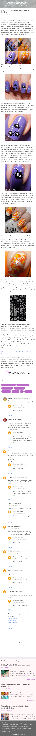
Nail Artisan (5, 354)
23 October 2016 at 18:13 (25, 551)
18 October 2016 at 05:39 (24, 398)
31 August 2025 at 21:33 (22, 614)
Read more (31, 679)
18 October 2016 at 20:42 (15, 505)
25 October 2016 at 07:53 (15, 593)
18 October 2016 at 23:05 (15, 528)
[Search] (34, 3)
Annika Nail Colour (8, 385)
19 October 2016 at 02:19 (20, 489)
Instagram (23, 352)
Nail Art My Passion (14, 526)
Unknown (11, 451)
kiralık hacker (12, 620)
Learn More (15, 734)
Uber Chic (28, 391)
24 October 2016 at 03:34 (16, 570)
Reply (10, 415)
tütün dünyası (12, 622)
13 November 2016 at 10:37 (20, 559)
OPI (22, 391)
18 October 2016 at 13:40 (21, 477)
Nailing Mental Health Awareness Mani (15, 665)
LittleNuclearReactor (14, 504)
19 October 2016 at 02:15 (20, 408)
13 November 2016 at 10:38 (20, 602)
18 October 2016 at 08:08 (15, 421)
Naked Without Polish (15, 419)
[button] (34, 10)
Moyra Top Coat (7, 388)
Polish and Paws (13, 551)
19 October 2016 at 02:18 (20, 466)
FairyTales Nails (17, 3)
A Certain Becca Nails (15, 591)
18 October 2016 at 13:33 (21, 451)
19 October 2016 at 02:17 (20, 434)
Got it (23, 734)
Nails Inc (15, 391)
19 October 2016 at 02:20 (20, 513)
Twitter (29, 352)
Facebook (16, 352)
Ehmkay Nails (12, 398)
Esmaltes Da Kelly (23, 385)
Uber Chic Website (7, 352)
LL (9, 570)
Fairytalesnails (18, 406)
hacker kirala (12, 618)
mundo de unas (19, 388)
